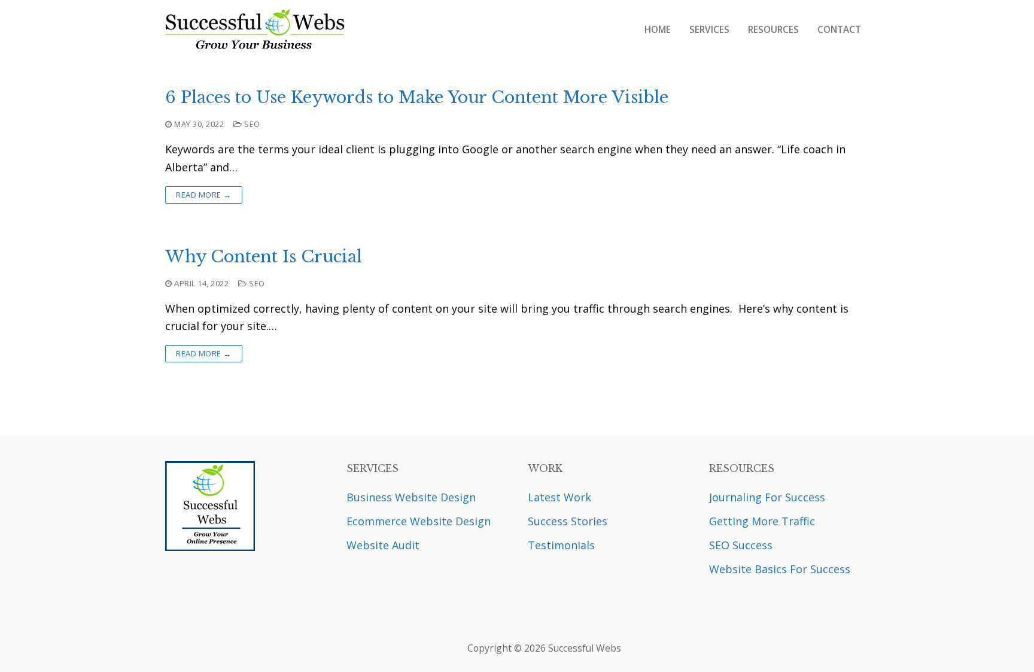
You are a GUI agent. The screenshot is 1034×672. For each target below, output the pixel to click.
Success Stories (567, 521)
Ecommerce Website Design (418, 521)
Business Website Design (411, 497)
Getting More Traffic (762, 521)
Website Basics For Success (779, 569)
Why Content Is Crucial (263, 257)
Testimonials (561, 545)
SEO (251, 124)
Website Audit (382, 545)
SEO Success (741, 545)
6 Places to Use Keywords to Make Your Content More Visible (416, 97)
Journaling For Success (767, 497)
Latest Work (559, 497)
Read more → (204, 194)
